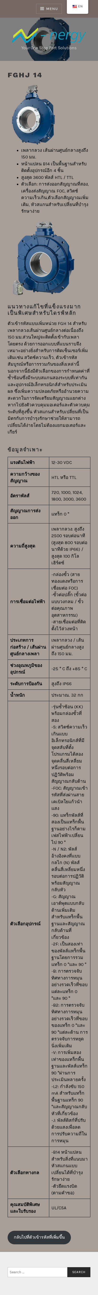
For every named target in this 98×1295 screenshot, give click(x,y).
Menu (52, 8)
